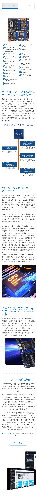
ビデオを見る (17, 443)
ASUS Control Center (8, 433)
